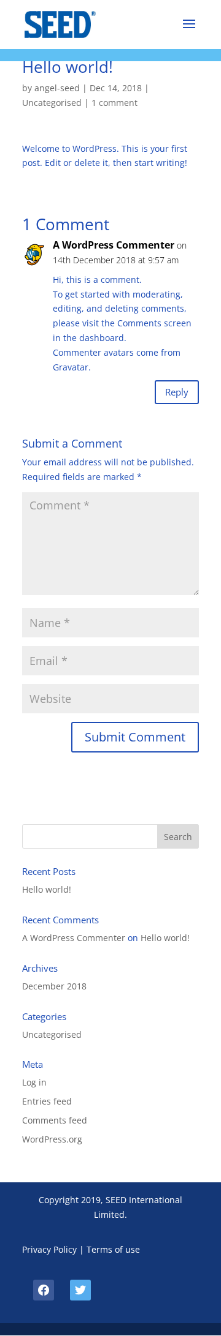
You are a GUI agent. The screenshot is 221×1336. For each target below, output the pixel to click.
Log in (34, 1082)
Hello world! (46, 889)
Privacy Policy (49, 1249)
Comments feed (54, 1120)
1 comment (114, 102)
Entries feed (47, 1101)
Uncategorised (52, 102)
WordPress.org (52, 1139)
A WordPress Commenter (113, 245)
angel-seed (57, 88)
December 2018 (54, 986)
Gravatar (70, 367)
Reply (176, 392)
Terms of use (113, 1249)
